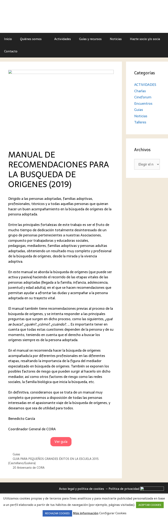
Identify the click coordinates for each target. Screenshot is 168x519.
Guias (16, 454)
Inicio (8, 38)
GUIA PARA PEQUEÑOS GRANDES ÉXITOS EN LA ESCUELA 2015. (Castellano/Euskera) (53, 461)
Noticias (116, 38)
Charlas (140, 91)
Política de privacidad (124, 488)
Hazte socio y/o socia (145, 38)
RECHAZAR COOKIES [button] (57, 513)
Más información (85, 513)
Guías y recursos (90, 38)
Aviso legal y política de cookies (82, 488)
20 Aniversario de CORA (28, 467)
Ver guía (60, 441)
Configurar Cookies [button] (112, 513)
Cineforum (142, 97)
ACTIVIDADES (145, 84)
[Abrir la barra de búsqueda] (162, 51)
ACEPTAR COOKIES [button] (149, 505)
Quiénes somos (31, 38)
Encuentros (143, 103)
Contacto (10, 51)
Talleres (140, 122)
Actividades (62, 38)
